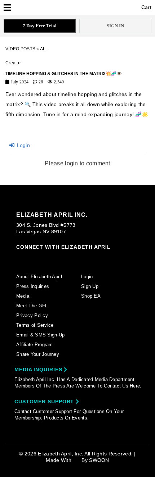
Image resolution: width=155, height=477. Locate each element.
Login (22, 145)
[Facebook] (33, 258)
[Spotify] (88, 258)
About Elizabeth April (39, 276)
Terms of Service (34, 325)
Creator (13, 62)
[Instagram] (19, 257)
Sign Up (89, 286)
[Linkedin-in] (102, 257)
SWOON (99, 460)
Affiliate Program (34, 344)
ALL (44, 48)
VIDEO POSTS (20, 48)
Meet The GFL (32, 305)
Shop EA (91, 296)
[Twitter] (61, 258)
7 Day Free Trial (40, 25)
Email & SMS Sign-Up (40, 335)
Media (22, 296)
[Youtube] (74, 258)
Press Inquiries (32, 286)
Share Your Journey (37, 354)
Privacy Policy (32, 315)
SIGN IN (115, 25)
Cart (145, 7)
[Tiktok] (47, 257)
